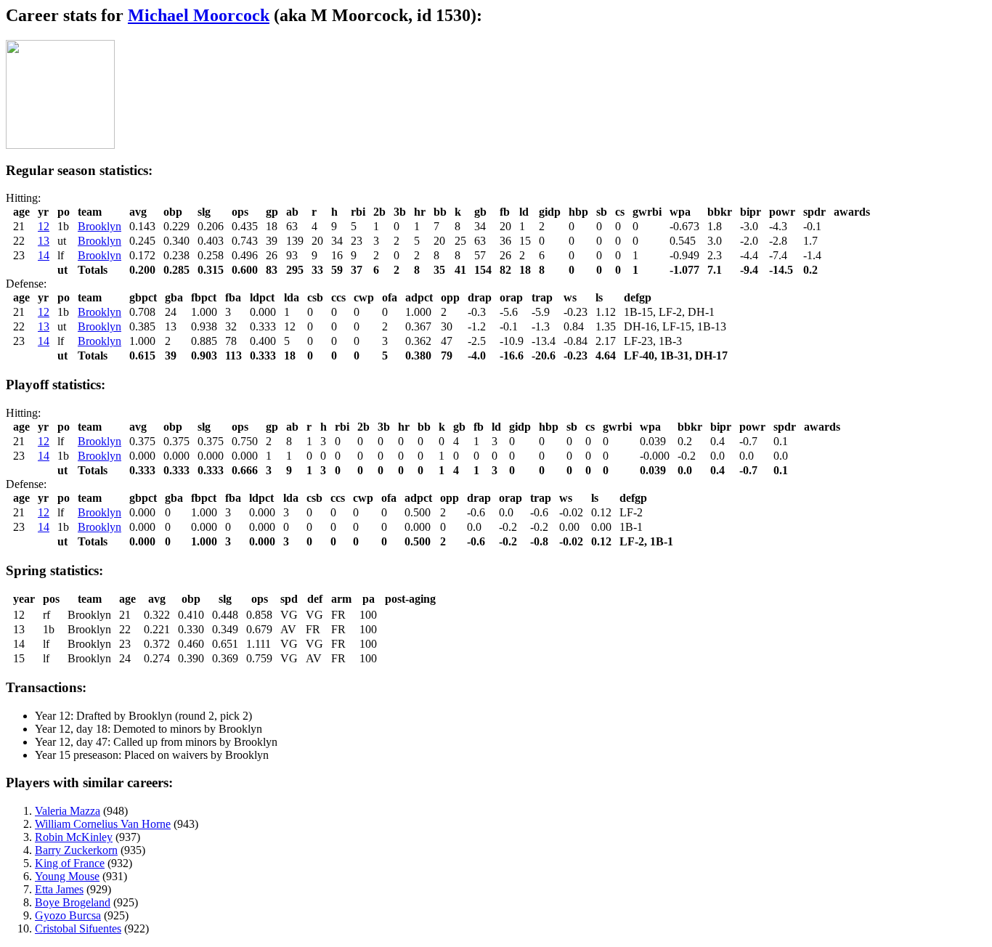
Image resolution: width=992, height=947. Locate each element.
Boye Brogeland (72, 902)
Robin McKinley (74, 837)
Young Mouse (67, 876)
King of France (70, 863)
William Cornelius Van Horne (103, 824)
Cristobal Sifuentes (78, 928)
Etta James (59, 889)
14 (43, 255)
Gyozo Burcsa (68, 915)
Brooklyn (99, 226)
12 (43, 226)
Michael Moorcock (198, 15)
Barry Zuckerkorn (76, 850)
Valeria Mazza (67, 811)
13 (43, 241)
